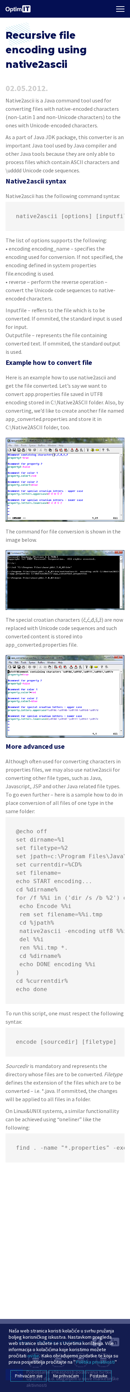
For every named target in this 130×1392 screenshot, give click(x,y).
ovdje (33, 1356)
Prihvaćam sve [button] (28, 1376)
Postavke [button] (98, 1376)
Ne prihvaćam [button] (66, 1376)
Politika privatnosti (95, 1362)
